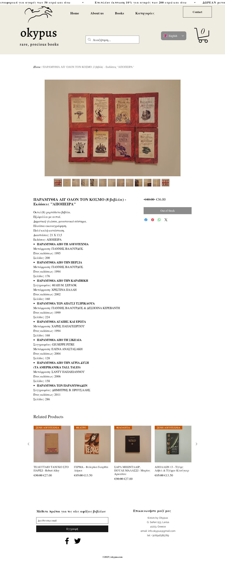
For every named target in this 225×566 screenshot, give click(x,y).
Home (36, 67)
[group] (112, 455)
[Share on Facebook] (146, 220)
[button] (203, 35)
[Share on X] (166, 220)
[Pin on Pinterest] (152, 220)
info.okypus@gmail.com (161, 531)
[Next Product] (196, 444)
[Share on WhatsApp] (159, 220)
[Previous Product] (28, 444)
